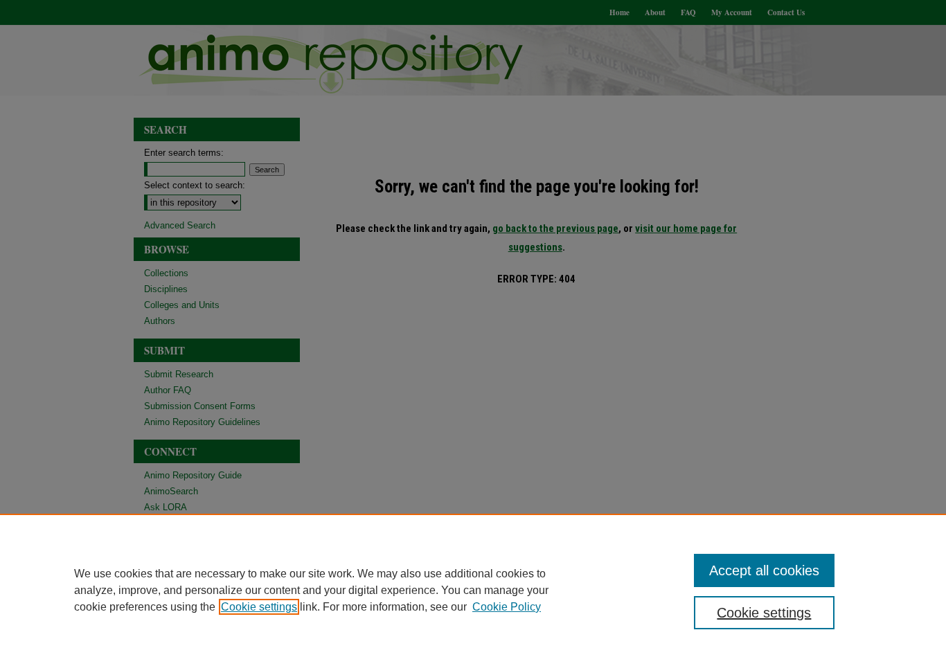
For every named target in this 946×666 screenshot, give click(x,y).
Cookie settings (259, 607)
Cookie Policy (506, 607)
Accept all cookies (764, 570)
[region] (473, 590)
